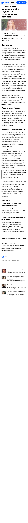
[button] (21, 2)
